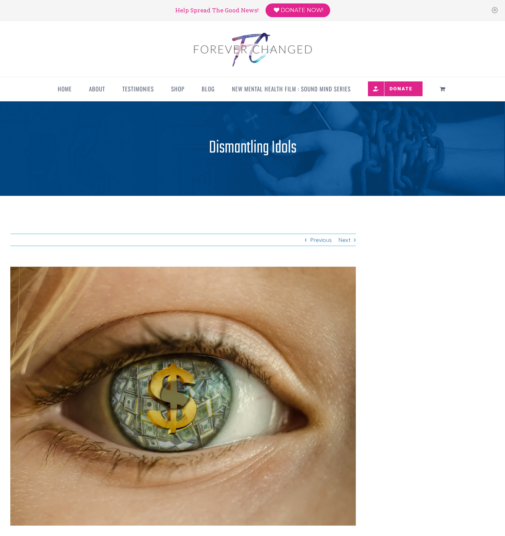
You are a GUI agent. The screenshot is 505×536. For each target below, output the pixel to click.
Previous (321, 239)
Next (344, 239)
